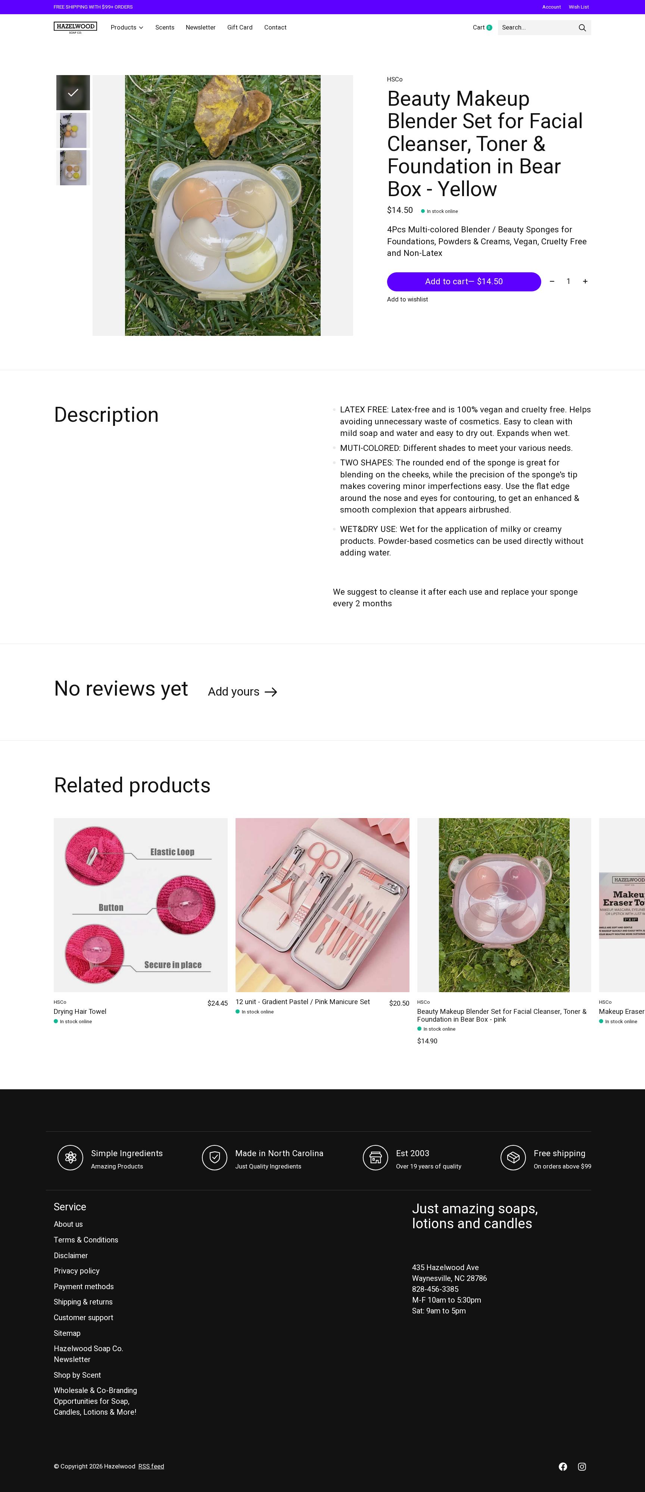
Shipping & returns (83, 1302)
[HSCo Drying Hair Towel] (141, 905)
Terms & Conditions (86, 1240)
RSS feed (151, 1466)
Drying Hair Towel (80, 1012)
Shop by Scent (77, 1375)
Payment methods (84, 1286)
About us (68, 1224)
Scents (164, 27)
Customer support (83, 1317)
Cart (485, 28)
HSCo (395, 79)
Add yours (234, 691)
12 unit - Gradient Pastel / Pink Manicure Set (303, 1002)
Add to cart (464, 282)
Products (123, 27)
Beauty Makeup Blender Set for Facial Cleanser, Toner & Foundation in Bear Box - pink (501, 1016)
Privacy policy (77, 1271)
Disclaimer (71, 1255)
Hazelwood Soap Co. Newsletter (88, 1354)
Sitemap (67, 1333)
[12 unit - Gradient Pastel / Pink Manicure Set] (322, 905)
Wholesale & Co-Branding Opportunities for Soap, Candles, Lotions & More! (95, 1401)
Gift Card (240, 27)
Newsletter (201, 27)
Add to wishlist (407, 299)
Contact (275, 27)
